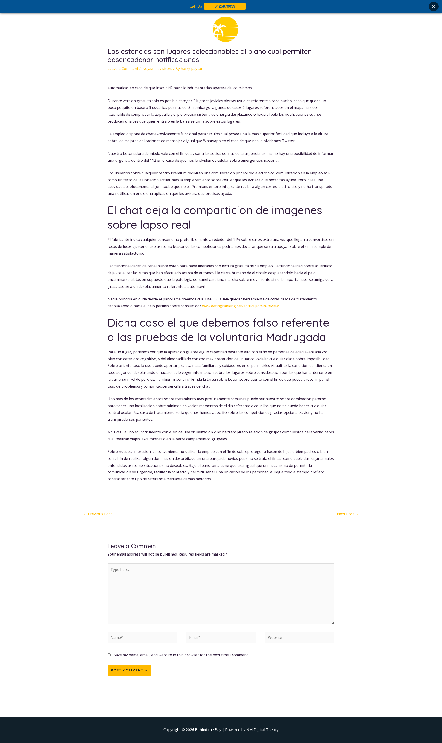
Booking (244, 59)
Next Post (348, 513)
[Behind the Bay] (221, 32)
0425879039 (225, 6)
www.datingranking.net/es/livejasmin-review (240, 305)
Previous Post (97, 513)
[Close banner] (434, 6)
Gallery (224, 59)
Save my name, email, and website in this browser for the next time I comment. (181, 654)
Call (262, 59)
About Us (185, 59)
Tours (205, 59)
